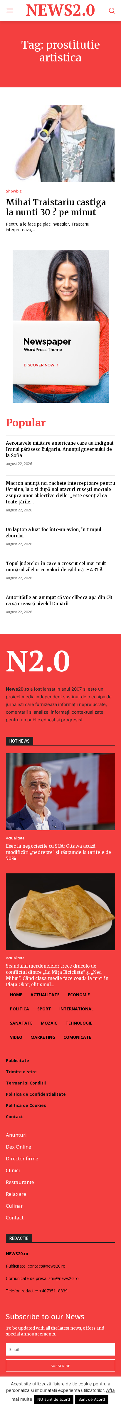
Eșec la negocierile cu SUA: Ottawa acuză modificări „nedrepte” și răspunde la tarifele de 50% (58, 852)
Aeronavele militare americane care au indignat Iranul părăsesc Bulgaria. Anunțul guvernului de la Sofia (60, 449)
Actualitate (15, 838)
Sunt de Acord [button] (91, 1399)
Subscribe (60, 1366)
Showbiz (14, 191)
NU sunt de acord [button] (53, 1399)
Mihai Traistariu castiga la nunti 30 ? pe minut (56, 207)
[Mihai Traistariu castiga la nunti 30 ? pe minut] (60, 143)
